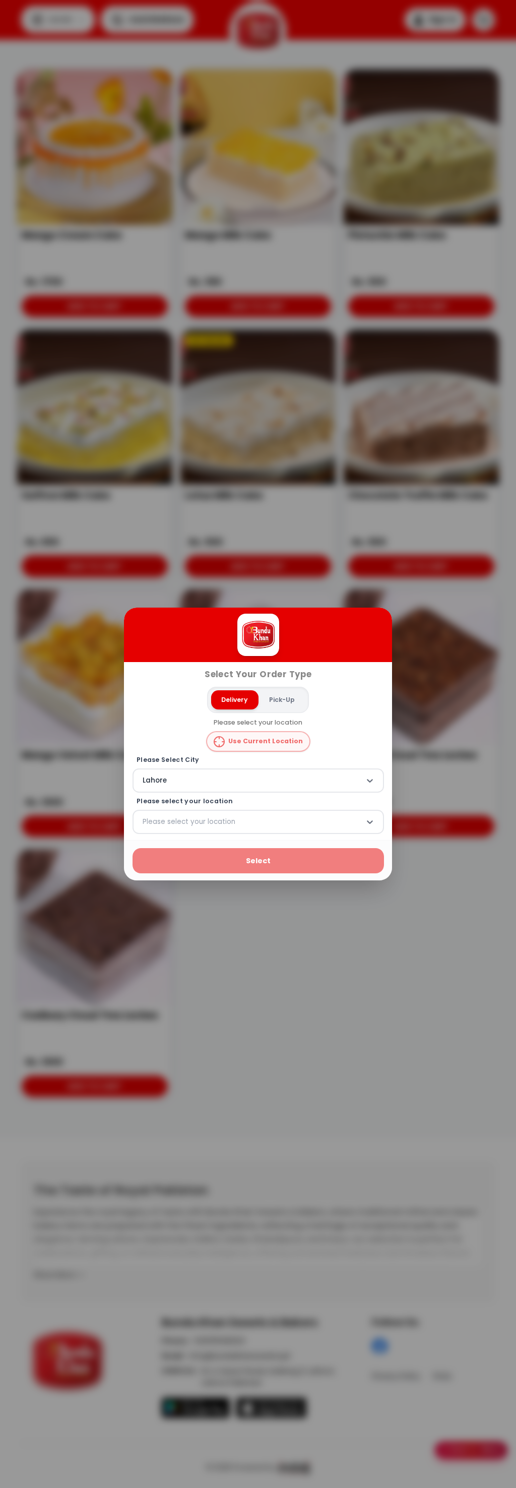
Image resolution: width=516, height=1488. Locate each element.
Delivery (234, 699)
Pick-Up (282, 699)
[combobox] (144, 781)
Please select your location (185, 801)
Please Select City (168, 760)
